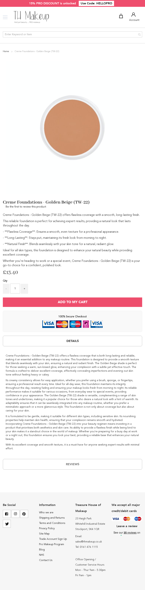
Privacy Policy (47, 528)
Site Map (44, 533)
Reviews (72, 464)
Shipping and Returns (52, 518)
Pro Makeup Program (51, 544)
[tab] (72, 341)
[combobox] (72, 34)
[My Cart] (121, 17)
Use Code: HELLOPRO (96, 3)
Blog (42, 549)
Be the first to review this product (26, 206)
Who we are (46, 512)
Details (72, 341)
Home (6, 51)
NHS (41, 555)
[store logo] (31, 17)
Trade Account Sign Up (53, 539)
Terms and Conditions (52, 523)
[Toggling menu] (5, 17)
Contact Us (45, 560)
